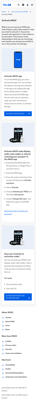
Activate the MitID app (18, 113)
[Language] (23, 5)
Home (4, 12)
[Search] (18, 5)
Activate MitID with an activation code (18, 297)
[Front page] (7, 4)
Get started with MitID (20, 12)
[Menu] (32, 5)
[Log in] (27, 5)
